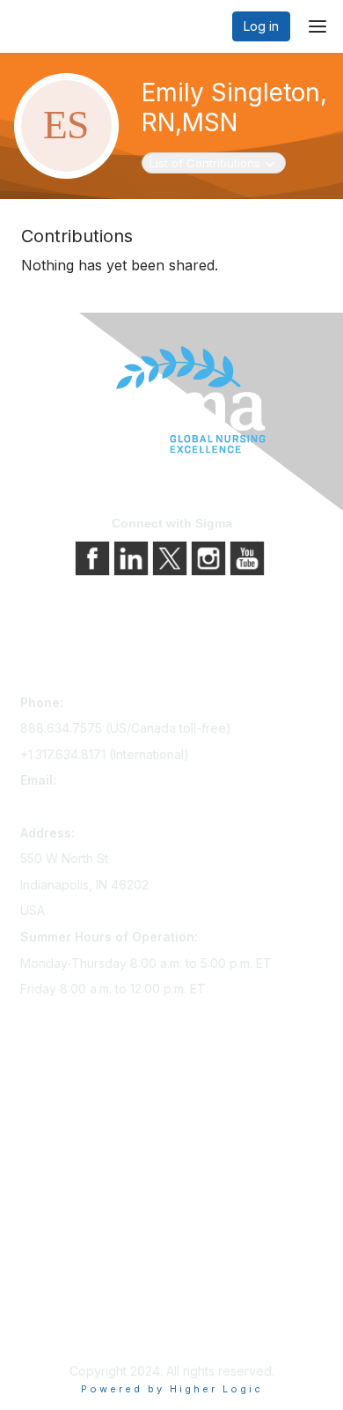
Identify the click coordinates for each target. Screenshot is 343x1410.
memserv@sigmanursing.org (102, 806)
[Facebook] (94, 557)
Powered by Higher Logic (172, 1389)
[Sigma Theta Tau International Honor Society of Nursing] (171, 400)
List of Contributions (204, 162)
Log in (261, 25)
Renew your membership (92, 1147)
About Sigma (56, 1259)
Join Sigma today (70, 1097)
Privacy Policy (61, 1284)
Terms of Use (59, 1309)
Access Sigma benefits (86, 1122)
